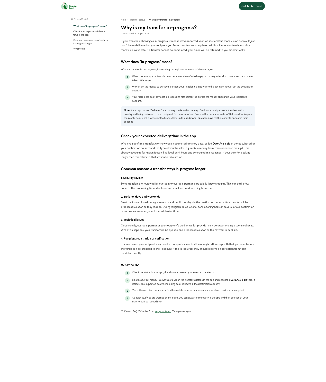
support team (163, 311)
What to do (79, 48)
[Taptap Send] (69, 6)
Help (123, 19)
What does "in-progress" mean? (90, 26)
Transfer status (137, 19)
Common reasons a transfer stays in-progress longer (90, 42)
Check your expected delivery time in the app (89, 33)
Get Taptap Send (251, 6)
